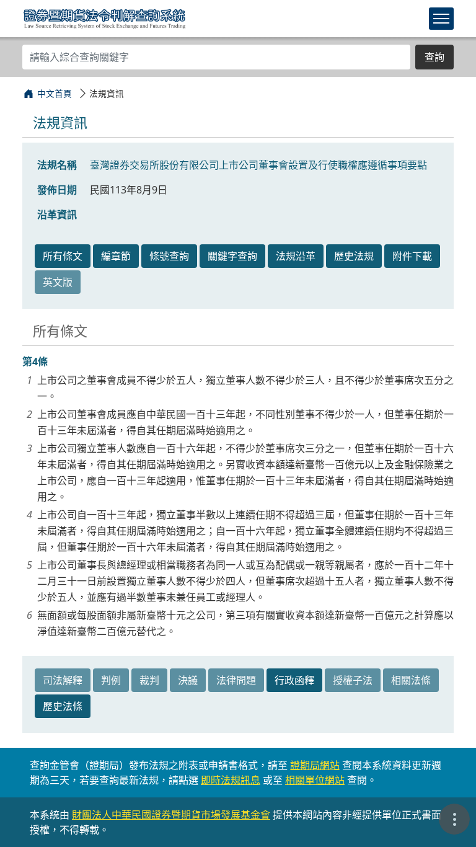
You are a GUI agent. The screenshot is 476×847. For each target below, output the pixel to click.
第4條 (35, 361)
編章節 (116, 256)
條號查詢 (169, 256)
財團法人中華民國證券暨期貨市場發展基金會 (171, 815)
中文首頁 (54, 93)
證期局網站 (315, 765)
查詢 (434, 57)
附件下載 (412, 256)
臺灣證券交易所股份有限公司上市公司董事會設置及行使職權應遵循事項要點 (258, 165)
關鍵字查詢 (232, 256)
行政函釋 (294, 680)
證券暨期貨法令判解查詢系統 (104, 18)
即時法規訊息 (230, 780)
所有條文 (62, 256)
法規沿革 (295, 256)
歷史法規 (354, 256)
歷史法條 (62, 706)
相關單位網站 (315, 780)
